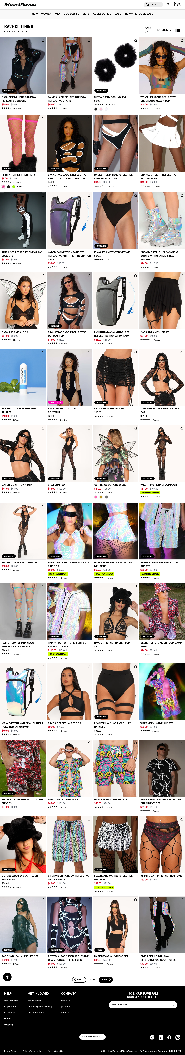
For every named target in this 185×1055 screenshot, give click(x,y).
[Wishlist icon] (43, 40)
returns (8, 1018)
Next (105, 980)
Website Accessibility (32, 1051)
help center (10, 1006)
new (35, 14)
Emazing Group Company (155, 1051)
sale (117, 14)
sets (86, 14)
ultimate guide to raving (40, 1006)
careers (65, 1012)
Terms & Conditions (56, 1051)
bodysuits (71, 14)
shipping (8, 1024)
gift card (65, 1006)
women (46, 14)
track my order (11, 1000)
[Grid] (176, 30)
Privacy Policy (10, 1051)
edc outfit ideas (36, 1012)
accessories (102, 14)
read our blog (34, 1000)
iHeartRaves (113, 1051)
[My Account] (167, 4)
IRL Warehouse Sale (138, 14)
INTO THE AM (175, 1051)
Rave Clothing (21, 31)
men (58, 14)
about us (65, 1000)
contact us (9, 1012)
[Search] (147, 4)
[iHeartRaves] (20, 4)
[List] (178, 30)
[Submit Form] (173, 1004)
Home (7, 31)
